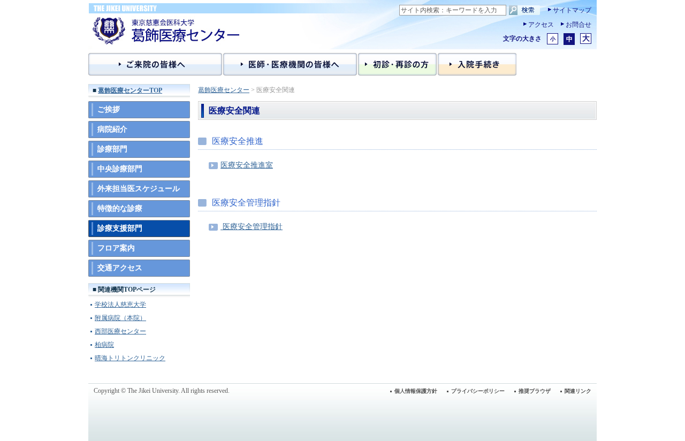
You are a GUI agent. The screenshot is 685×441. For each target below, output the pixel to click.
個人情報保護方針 (415, 391)
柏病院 (104, 344)
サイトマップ (572, 10)
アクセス (541, 24)
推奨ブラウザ (535, 391)
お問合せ (578, 24)
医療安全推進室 (246, 165)
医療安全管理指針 (251, 227)
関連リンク (578, 391)
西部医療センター (120, 331)
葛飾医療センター (223, 90)
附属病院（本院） (120, 318)
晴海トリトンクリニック (130, 358)
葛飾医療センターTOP (130, 90)
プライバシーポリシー (478, 391)
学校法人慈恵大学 (120, 304)
